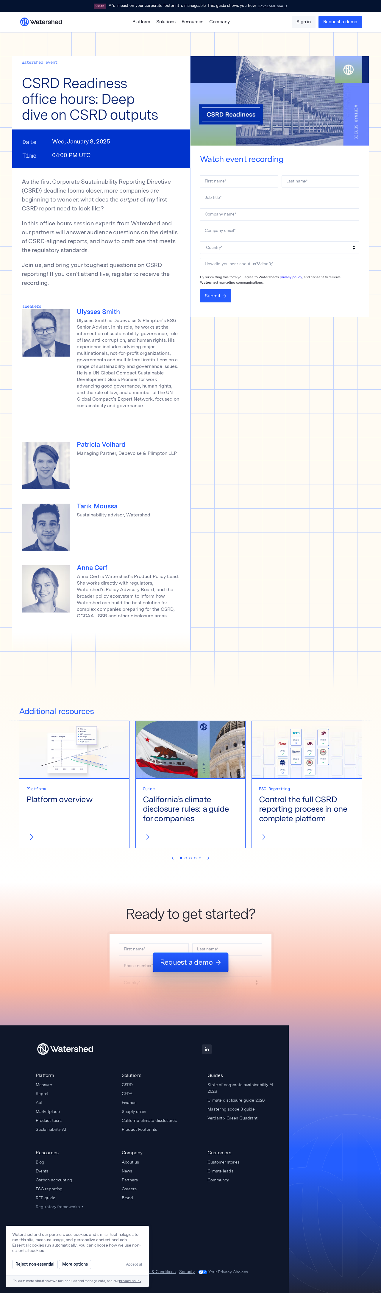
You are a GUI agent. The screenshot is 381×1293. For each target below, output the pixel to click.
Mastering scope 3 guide (231, 1109)
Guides (215, 1075)
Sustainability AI (51, 1129)
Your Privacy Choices (228, 1271)
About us (130, 1162)
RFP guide (45, 1197)
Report (42, 1093)
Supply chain (134, 1111)
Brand (127, 1197)
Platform (141, 22)
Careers (129, 1188)
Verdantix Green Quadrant (232, 1118)
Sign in (303, 22)
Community (218, 1180)
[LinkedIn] (207, 1049)
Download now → (272, 6)
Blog (40, 1162)
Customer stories (223, 1162)
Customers (219, 1152)
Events (42, 1171)
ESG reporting (49, 1188)
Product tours (49, 1120)
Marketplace (48, 1111)
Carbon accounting (54, 1180)
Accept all (134, 1264)
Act (39, 1102)
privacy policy (291, 277)
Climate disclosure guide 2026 (236, 1100)
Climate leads (220, 1171)
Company (219, 22)
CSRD (127, 1084)
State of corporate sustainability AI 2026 (240, 1088)
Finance (129, 1102)
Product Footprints (139, 1129)
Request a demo (340, 22)
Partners (130, 1180)
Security (187, 1272)
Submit (213, 296)
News (127, 1171)
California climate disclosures (149, 1120)
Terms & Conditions (157, 1272)
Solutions (165, 22)
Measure (44, 1084)
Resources (192, 22)
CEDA (127, 1093)
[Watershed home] (74, 1049)
